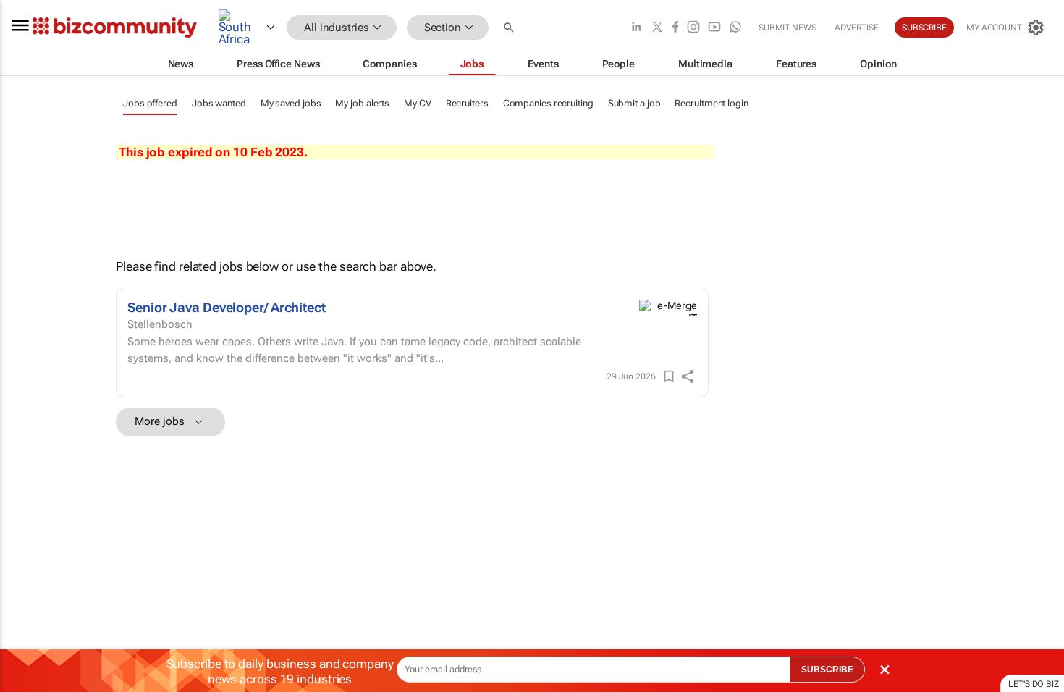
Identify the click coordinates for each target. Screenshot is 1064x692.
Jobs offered (150, 103)
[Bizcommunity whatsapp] (735, 28)
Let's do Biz (1033, 684)
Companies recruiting (548, 103)
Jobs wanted (219, 103)
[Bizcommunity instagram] (693, 28)
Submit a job (634, 103)
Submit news (787, 27)
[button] (510, 28)
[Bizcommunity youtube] (714, 28)
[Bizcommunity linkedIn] (636, 28)
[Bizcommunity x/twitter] (657, 28)
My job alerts (362, 103)
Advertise (857, 27)
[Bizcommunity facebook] (675, 28)
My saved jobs (291, 103)
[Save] (669, 376)
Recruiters (467, 103)
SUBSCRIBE (827, 669)
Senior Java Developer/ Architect (226, 307)
